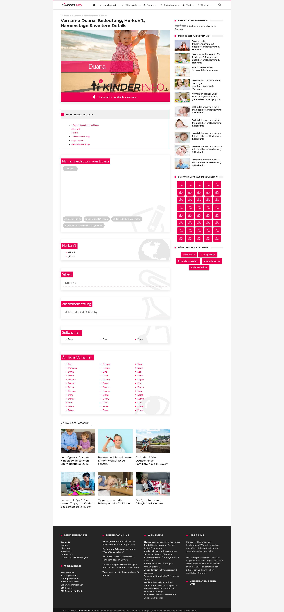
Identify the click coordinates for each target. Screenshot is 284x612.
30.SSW (217, 223)
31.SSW (181, 230)
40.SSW (217, 238)
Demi (70, 395)
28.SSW (199, 223)
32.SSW (190, 230)
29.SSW (208, 223)
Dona (140, 410)
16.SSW (181, 207)
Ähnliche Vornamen (80, 144)
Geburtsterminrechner (188, 261)
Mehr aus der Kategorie (75, 423)
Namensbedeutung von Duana (85, 125)
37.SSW (190, 238)
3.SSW (199, 184)
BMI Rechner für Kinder (72, 591)
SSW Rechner (189, 254)
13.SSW (199, 200)
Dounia (106, 391)
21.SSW (181, 215)
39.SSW (208, 238)
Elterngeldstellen (152, 563)
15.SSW (217, 200)
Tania (105, 406)
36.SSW (181, 238)
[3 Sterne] (180, 25)
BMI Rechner (67, 588)
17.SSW (190, 207)
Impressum (66, 551)
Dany (105, 410)
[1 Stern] (176, 25)
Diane (71, 410)
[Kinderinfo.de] (72, 5)
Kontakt (64, 545)
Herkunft (75, 129)
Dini (139, 383)
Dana (105, 402)
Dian (70, 402)
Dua (70, 364)
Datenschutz (67, 554)
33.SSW (199, 230)
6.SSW (181, 192)
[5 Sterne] (185, 25)
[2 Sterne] (178, 25)
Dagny (140, 379)
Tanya (140, 364)
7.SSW (190, 192)
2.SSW (190, 184)
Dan (139, 372)
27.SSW (190, 223)
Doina (140, 368)
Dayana (72, 379)
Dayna (71, 383)
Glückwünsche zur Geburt (157, 588)
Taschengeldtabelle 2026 (156, 576)
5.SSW (217, 184)
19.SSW (208, 207)
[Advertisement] (115, 194)
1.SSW (181, 184)
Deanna (72, 391)
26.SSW (181, 223)
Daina (140, 395)
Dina (105, 372)
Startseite (65, 542)
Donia (105, 383)
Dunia (140, 406)
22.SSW (190, 215)
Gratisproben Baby (153, 582)
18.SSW (199, 207)
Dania (71, 372)
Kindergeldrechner (199, 267)
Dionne (106, 379)
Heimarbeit (149, 542)
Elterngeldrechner (212, 261)
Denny (106, 398)
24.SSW (208, 215)
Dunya (140, 387)
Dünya (140, 398)
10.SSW (217, 192)
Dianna (106, 364)
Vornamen (149, 595)
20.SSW (217, 207)
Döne (140, 375)
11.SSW (181, 200)
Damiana (72, 368)
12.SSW (190, 200)
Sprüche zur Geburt (153, 585)
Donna (106, 387)
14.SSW (208, 200)
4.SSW (208, 184)
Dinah (105, 375)
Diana (71, 406)
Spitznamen (77, 140)
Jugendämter (151, 570)
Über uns (65, 548)
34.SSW (208, 230)
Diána (105, 395)
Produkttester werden (155, 545)
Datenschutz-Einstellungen (74, 557)
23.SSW (199, 215)
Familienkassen (152, 557)
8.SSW (199, 192)
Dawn (71, 375)
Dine (139, 402)
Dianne (106, 368)
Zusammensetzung (80, 137)
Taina (139, 391)
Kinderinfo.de (84, 610)
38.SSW (199, 238)
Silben (74, 133)
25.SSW (217, 215)
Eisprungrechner (207, 254)
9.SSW (208, 192)
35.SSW (217, 230)
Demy (71, 398)
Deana (71, 387)
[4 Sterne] (183, 25)
